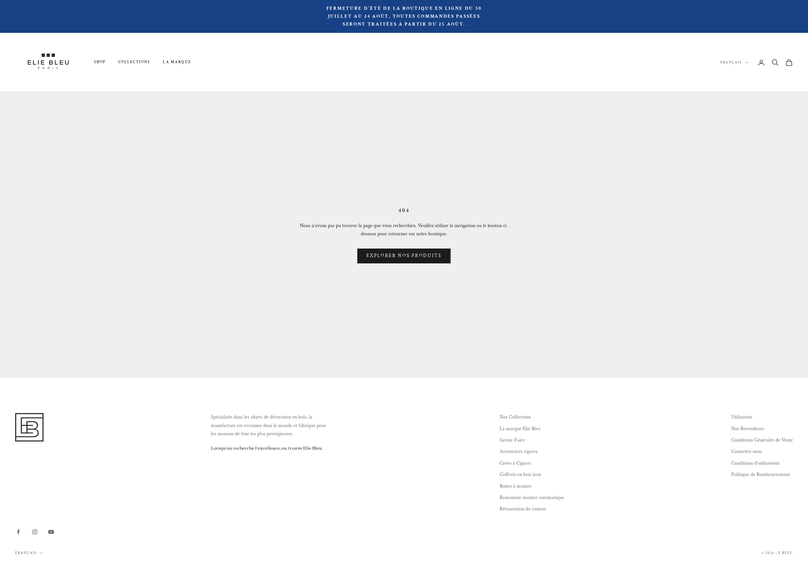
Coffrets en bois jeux (520, 474)
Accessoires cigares (519, 451)
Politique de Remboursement (760, 474)
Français (731, 62)
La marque (177, 62)
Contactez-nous (746, 451)
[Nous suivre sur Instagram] (35, 532)
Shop (100, 62)
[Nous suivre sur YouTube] (51, 532)
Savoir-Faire (512, 440)
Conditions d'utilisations (755, 463)
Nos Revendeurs (747, 428)
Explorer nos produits (404, 256)
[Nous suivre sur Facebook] (18, 532)
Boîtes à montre (516, 486)
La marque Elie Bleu (520, 428)
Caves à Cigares (515, 463)
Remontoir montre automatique (532, 497)
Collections (134, 62)
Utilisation (741, 417)
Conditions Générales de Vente (762, 440)
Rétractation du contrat (523, 509)
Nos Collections (515, 417)
